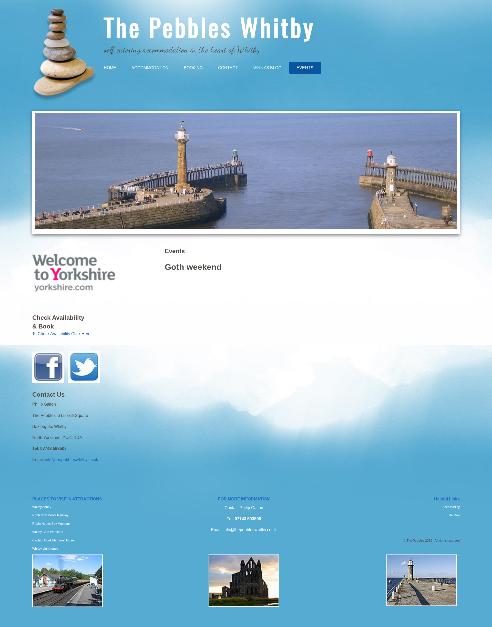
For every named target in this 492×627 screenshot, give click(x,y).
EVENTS (304, 68)
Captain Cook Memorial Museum (55, 540)
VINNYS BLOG (267, 68)
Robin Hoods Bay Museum (51, 524)
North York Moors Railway (50, 515)
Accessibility (451, 507)
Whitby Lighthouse (45, 548)
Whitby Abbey (41, 507)
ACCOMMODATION (150, 68)
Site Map (453, 515)
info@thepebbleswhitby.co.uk (71, 459)
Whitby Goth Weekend (47, 532)
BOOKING (193, 68)
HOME (110, 68)
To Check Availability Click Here (61, 334)
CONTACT (228, 68)
